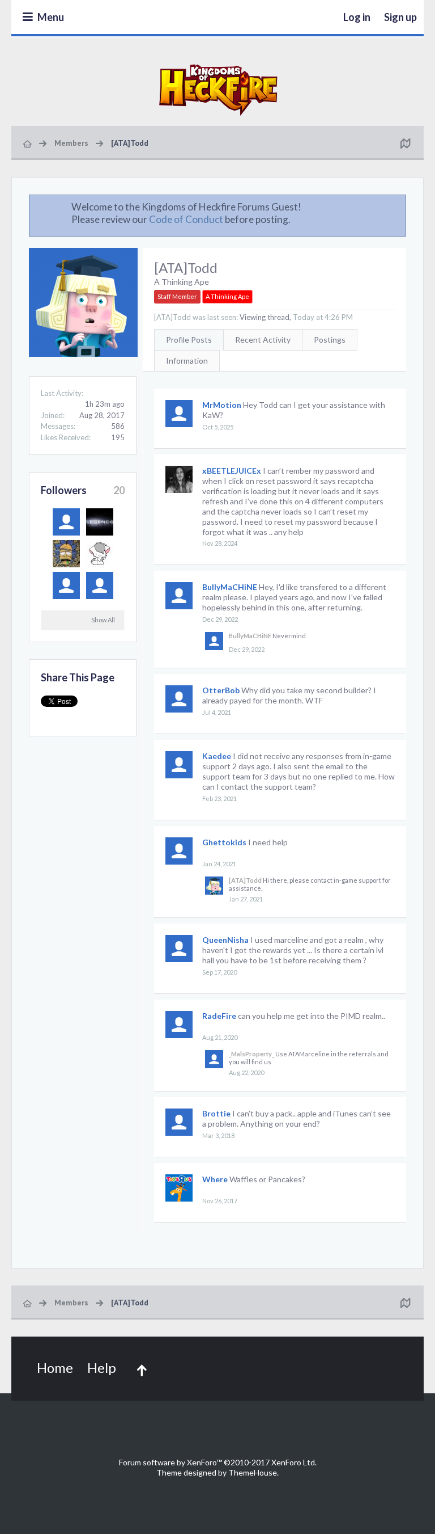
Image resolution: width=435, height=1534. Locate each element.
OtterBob (221, 690)
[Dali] (66, 585)
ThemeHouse (252, 1472)
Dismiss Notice (398, 206)
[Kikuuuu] (99, 553)
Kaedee (216, 756)
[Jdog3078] (66, 553)
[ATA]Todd (245, 880)
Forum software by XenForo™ (218, 1462)
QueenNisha (225, 940)
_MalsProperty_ (251, 1053)
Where (215, 1179)
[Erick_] (99, 522)
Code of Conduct (186, 219)
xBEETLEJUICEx (231, 470)
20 (119, 490)
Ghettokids (224, 842)
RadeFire (219, 1016)
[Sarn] (66, 522)
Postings (330, 339)
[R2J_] (99, 585)
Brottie (216, 1113)
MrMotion (221, 405)
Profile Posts (189, 339)
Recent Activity (263, 339)
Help (101, 1367)
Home (55, 1367)
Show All (103, 619)
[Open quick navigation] (405, 143)
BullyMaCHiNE (229, 587)
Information (187, 360)
